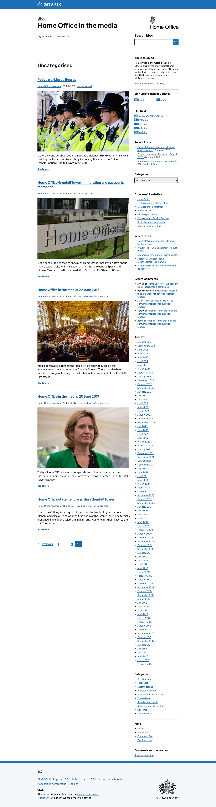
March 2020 (143, 526)
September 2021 (145, 464)
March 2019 (143, 572)
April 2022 (143, 437)
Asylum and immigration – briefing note (157, 161)
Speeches (142, 709)
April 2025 (142, 357)
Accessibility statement (51, 784)
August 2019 (143, 552)
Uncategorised (84, 86)
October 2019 (144, 545)
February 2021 (144, 487)
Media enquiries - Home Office (152, 203)
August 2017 (143, 644)
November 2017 (145, 633)
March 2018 (143, 618)
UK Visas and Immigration (150, 206)
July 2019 (142, 556)
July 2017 (142, 648)
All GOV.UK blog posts (74, 779)
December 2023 (145, 380)
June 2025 (142, 349)
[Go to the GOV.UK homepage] (49, 4)
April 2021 (142, 480)
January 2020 (144, 533)
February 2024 (145, 372)
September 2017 (145, 641)
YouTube (142, 132)
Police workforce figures (56, 79)
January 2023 (144, 414)
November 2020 (145, 495)
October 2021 (144, 460)
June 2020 (143, 514)
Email (141, 99)
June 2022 (143, 430)
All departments (113, 779)
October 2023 (144, 384)
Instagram (143, 120)
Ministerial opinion (146, 690)
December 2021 (145, 453)
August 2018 (143, 599)
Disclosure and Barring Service (153, 218)
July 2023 (142, 395)
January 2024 (144, 376)
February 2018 (144, 621)
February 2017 (144, 664)
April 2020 (143, 522)
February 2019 (144, 575)
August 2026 (144, 341)
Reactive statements (147, 702)
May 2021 (142, 476)
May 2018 (142, 610)
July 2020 (142, 510)
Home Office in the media (77, 25)
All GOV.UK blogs (47, 779)
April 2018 (142, 614)
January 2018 (144, 625)
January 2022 (144, 449)
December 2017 (145, 629)
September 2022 (146, 422)
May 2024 (142, 361)
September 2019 (145, 549)
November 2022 (145, 418)
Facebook (143, 124)
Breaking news (144, 679)
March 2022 (143, 441)
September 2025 (146, 345)
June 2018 (142, 606)
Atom (163, 99)
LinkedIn (142, 128)
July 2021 (142, 468)
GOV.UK (95, 779)
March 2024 (143, 368)
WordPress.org (144, 740)
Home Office (63, 36)
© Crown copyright (167, 797)
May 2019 (142, 564)
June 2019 (142, 560)
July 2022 (142, 426)
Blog (41, 18)
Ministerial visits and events (151, 694)
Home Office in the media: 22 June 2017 (68, 290)
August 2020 (144, 506)
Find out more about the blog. (149, 83)
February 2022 (145, 445)
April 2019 (142, 568)
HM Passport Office (147, 214)
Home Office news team (49, 86)
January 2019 (144, 579)
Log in (140, 728)
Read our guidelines (144, 755)
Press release (143, 698)
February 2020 (145, 529)
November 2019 (145, 541)
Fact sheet (142, 682)
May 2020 (142, 518)
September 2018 (145, 595)
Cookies (73, 784)
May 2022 (142, 434)
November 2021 (145, 457)
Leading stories (85, 296)
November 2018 (145, 587)
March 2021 (143, 483)
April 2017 (142, 656)
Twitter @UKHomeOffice (150, 116)
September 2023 (146, 388)
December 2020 (145, 491)
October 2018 (144, 591)
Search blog (143, 35)
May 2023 (142, 403)
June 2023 (143, 399)
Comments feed (145, 736)
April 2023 (143, 407)
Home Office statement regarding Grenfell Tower (75, 499)
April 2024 (143, 365)
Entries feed (143, 732)
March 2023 (143, 411)
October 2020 (144, 499)
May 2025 (142, 353)
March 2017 (143, 660)
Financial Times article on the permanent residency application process (157, 293)
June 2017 (142, 652)
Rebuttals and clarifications (151, 706)
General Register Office (149, 225)
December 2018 (145, 583)
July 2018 (142, 602)
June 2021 (142, 472)
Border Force (144, 210)
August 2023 (144, 391)
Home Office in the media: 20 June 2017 (68, 396)
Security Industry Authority (151, 222)
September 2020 (146, 503)
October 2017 (144, 637)
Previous (47, 544)
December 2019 (145, 537)
